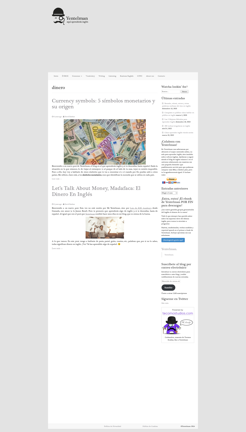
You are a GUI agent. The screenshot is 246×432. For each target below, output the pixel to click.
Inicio (56, 76)
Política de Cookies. (150, 426)
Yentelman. (169, 249)
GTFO (139, 76)
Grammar (76, 76)
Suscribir (168, 287)
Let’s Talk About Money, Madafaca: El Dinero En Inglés (96, 191)
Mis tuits (164, 303)
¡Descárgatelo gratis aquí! (173, 240)
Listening (112, 76)
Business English (126, 76)
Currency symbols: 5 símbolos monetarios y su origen (103, 103)
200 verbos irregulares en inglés (177, 126)
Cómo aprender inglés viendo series (179, 132)
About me (150, 76)
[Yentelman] (70, 16)
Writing (102, 76)
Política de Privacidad (112, 426)
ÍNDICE (65, 76)
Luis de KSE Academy (140, 208)
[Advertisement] (123, 49)
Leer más (57, 179)
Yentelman (90, 214)
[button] (105, 142)
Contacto (161, 76)
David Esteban (70, 116)
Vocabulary (90, 76)
